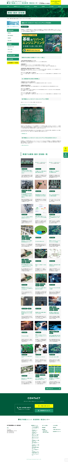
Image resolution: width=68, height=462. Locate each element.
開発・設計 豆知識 (11, 55)
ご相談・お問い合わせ (45, 406)
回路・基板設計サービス (35, 443)
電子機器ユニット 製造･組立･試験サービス (35, 452)
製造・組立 (10, 40)
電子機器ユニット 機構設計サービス (35, 445)
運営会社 (59, 6)
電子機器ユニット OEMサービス (35, 433)
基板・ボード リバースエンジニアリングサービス (35, 438)
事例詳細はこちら (24, 133)
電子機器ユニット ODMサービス (35, 431)
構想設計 (9, 32)
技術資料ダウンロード (45, 410)
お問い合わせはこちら (25, 145)
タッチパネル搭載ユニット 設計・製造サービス (35, 427)
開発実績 (35, 6)
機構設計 (9, 38)
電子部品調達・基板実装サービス (35, 448)
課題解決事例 (10, 30)
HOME (8, 6)
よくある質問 (51, 6)
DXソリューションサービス (35, 455)
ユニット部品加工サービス (35, 450)
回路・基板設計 (10, 35)
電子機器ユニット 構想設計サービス (35, 441)
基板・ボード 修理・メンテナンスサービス (35, 435)
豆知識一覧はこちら (49, 388)
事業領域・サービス (17, 6)
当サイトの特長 (27, 6)
